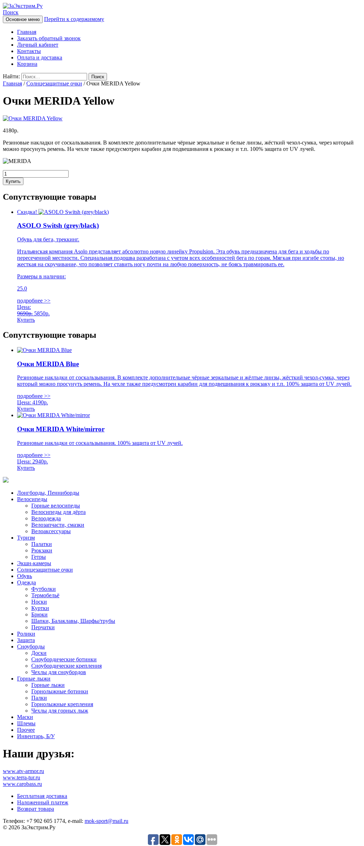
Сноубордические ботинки (64, 659)
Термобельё (45, 595)
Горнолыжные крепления (62, 704)
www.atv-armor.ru (23, 771)
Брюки (39, 614)
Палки (39, 698)
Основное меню (23, 19)
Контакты (29, 51)
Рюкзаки (41, 550)
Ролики (26, 634)
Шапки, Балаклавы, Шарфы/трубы (73, 621)
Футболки (43, 589)
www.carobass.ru (22, 784)
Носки (39, 602)
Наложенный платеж (42, 802)
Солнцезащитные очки (54, 83)
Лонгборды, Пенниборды (48, 493)
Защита (26, 640)
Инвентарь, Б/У (36, 736)
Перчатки (43, 627)
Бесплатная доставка (42, 796)
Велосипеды (32, 499)
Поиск (10, 12)
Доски (39, 653)
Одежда (26, 582)
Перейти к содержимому (74, 19)
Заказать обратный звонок (49, 38)
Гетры (38, 557)
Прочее (26, 730)
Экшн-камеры (34, 563)
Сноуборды (31, 646)
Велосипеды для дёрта (58, 512)
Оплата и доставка (39, 57)
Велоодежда (46, 518)
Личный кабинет (37, 45)
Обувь (24, 576)
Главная (26, 32)
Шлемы (26, 723)
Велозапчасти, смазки (57, 525)
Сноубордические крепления (66, 666)
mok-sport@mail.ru (106, 821)
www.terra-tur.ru (21, 777)
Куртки (40, 608)
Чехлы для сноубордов (58, 672)
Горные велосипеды (55, 506)
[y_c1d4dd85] (33, 118)
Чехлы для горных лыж (59, 711)
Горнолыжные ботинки (59, 691)
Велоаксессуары (51, 531)
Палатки (41, 544)
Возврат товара (35, 809)
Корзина (27, 64)
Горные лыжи (33, 679)
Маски (25, 717)
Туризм (26, 538)
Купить (13, 181)
